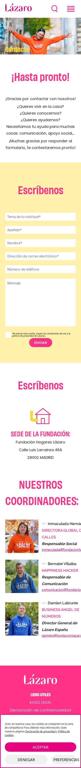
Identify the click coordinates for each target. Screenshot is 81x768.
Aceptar (40, 747)
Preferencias (64, 759)
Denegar (26, 759)
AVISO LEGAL (40, 702)
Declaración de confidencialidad (40, 710)
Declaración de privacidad (40, 731)
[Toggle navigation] (71, 9)
